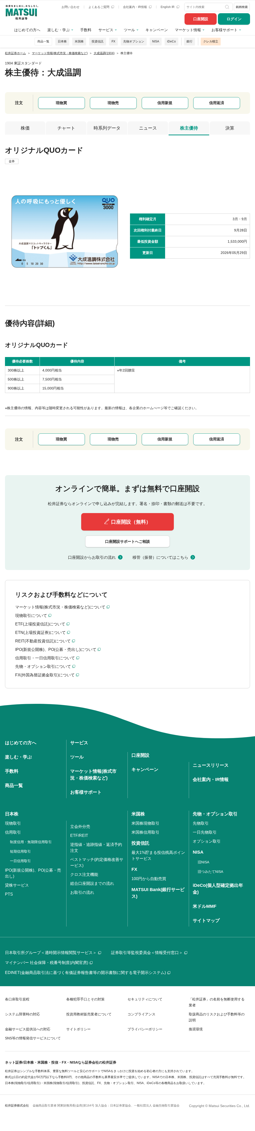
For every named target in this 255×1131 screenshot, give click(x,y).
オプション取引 (207, 841)
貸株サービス (17, 885)
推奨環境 (196, 1029)
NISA (155, 41)
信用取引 (13, 832)
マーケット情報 (188, 30)
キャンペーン (156, 30)
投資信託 (98, 41)
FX (113, 41)
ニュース (148, 128)
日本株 (62, 41)
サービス (105, 30)
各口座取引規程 (17, 999)
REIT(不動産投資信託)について (43, 641)
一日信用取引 (20, 861)
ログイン (234, 19)
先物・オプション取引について (43, 666)
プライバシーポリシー (145, 1029)
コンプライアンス (141, 1014)
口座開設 (200, 19)
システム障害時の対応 (22, 1014)
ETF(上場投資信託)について (40, 624)
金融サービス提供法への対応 (27, 1029)
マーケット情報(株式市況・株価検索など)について (60, 607)
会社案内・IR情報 (135, 7)
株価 (25, 128)
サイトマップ (206, 920)
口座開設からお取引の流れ (92, 557)
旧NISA (203, 862)
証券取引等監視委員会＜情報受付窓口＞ (147, 952)
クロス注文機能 (84, 874)
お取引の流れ (82, 892)
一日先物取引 (205, 832)
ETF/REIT (79, 835)
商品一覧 (43, 41)
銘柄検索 (242, 7)
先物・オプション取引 (215, 813)
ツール (129, 30)
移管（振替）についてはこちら (160, 557)
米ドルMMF (204, 906)
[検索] (227, 7)
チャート (66, 128)
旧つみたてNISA (210, 872)
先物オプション (133, 41)
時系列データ (107, 128)
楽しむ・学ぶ (58, 30)
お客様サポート (224, 30)
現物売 (113, 103)
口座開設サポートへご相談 (127, 541)
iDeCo (171, 41)
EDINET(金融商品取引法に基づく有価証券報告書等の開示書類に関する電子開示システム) (85, 972)
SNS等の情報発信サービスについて (33, 1038)
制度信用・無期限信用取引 (31, 842)
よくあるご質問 (99, 7)
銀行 (189, 41)
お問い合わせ (70, 7)
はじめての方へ (27, 30)
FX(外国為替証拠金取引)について (45, 675)
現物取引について (31, 615)
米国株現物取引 (145, 823)
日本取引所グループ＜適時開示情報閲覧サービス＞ (51, 952)
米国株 (79, 41)
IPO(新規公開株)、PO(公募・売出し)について (55, 649)
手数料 (85, 30)
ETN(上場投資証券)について (40, 632)
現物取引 (13, 823)
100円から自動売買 (148, 879)
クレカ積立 (210, 41)
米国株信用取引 (145, 832)
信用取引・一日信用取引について (45, 658)
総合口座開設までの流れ (92, 883)
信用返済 (216, 103)
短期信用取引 (20, 851)
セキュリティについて (145, 999)
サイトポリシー (78, 1029)
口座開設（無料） (131, 522)
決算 (229, 128)
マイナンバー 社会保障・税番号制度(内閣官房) (46, 962)
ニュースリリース (211, 765)
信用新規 (164, 103)
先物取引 (201, 823)
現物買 (61, 103)
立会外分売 (80, 826)
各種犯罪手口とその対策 (85, 999)
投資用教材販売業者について (89, 1014)
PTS (9, 894)
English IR (168, 7)
